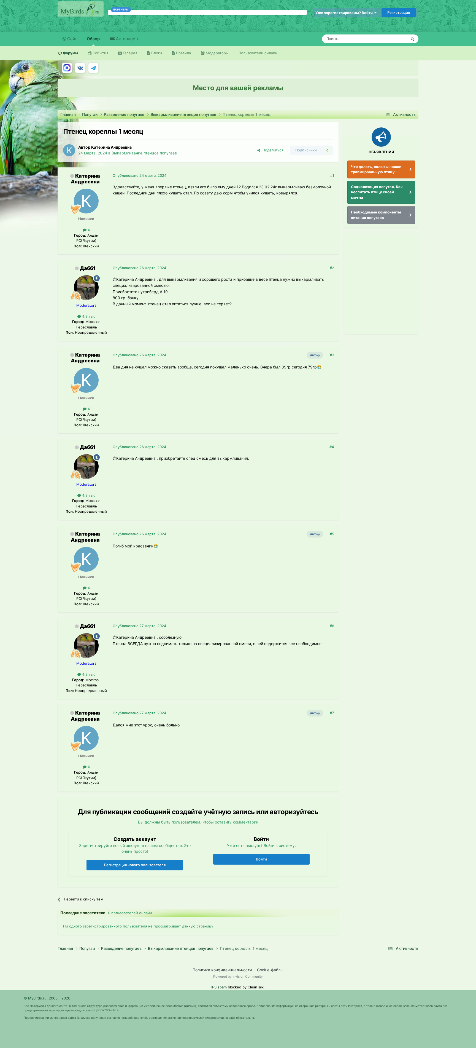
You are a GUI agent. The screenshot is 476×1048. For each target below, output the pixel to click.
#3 (332, 355)
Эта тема (391, 39)
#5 (332, 534)
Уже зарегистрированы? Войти (344, 12)
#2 (332, 268)
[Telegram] (93, 68)
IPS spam (219, 987)
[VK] (80, 68)
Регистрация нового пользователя (135, 865)
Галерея (129, 53)
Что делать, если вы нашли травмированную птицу (376, 169)
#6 (332, 626)
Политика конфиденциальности (222, 969)
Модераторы (217, 53)
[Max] (67, 68)
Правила (183, 53)
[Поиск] (412, 38)
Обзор (93, 38)
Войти (261, 859)
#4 (331, 447)
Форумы (70, 53)
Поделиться (271, 150)
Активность (127, 38)
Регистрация (398, 12)
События (99, 53)
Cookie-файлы (270, 969)
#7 (332, 713)
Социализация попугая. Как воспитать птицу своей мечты (377, 192)
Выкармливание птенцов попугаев (144, 153)
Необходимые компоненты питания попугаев (376, 215)
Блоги (156, 53)
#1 (332, 175)
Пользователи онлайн (258, 53)
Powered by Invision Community (238, 976)
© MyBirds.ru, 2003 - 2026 (47, 998)
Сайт (71, 38)
